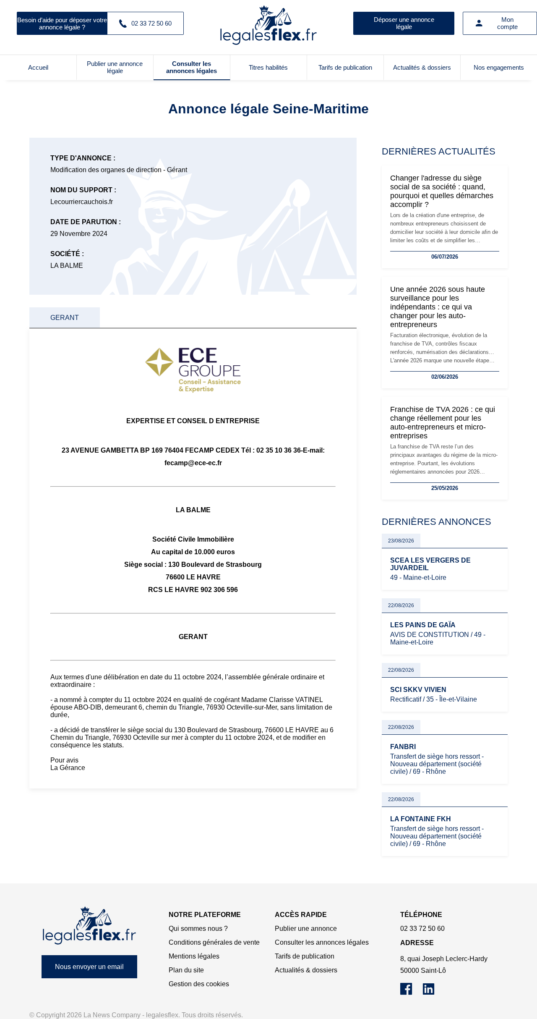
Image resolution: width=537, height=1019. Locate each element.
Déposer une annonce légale (404, 23)
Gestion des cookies (199, 984)
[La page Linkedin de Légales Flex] (432, 992)
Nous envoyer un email (89, 966)
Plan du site (186, 970)
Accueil (38, 67)
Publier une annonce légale (115, 67)
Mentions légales (194, 956)
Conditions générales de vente (214, 942)
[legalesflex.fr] (268, 23)
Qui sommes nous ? (198, 928)
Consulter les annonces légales (191, 67)
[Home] (89, 925)
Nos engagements (499, 67)
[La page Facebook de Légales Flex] (411, 992)
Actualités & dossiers (422, 67)
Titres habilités (268, 67)
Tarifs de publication (345, 67)
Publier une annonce (306, 928)
